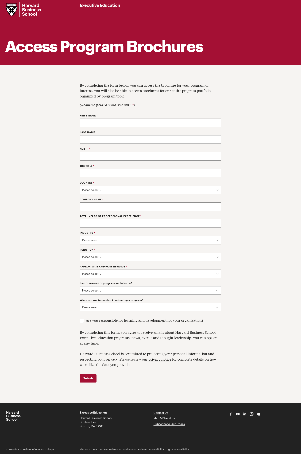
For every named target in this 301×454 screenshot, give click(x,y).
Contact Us (160, 412)
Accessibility (156, 449)
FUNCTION (87, 249)
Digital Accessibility (177, 449)
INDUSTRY (87, 233)
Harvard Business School (13, 415)
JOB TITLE (87, 166)
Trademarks (129, 449)
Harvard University (110, 449)
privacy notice (159, 359)
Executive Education (100, 5)
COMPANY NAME (91, 199)
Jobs (94, 449)
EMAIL (85, 149)
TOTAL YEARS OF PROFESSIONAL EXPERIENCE (110, 216)
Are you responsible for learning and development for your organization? (144, 320)
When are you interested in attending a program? (111, 300)
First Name (89, 115)
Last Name (88, 132)
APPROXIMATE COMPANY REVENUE (103, 266)
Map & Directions (164, 418)
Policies (142, 449)
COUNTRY (87, 182)
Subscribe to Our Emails (169, 423)
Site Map (85, 449)
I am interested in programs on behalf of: (106, 283)
